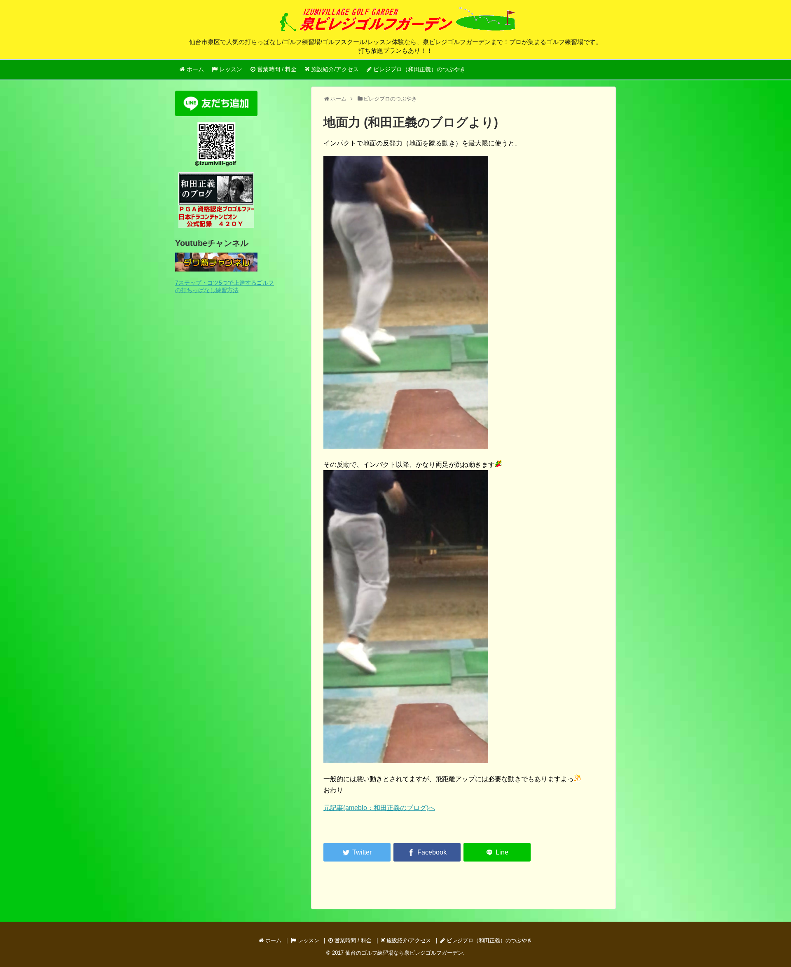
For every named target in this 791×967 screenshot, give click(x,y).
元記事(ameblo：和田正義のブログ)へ (379, 807)
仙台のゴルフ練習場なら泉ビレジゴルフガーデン (404, 953)
